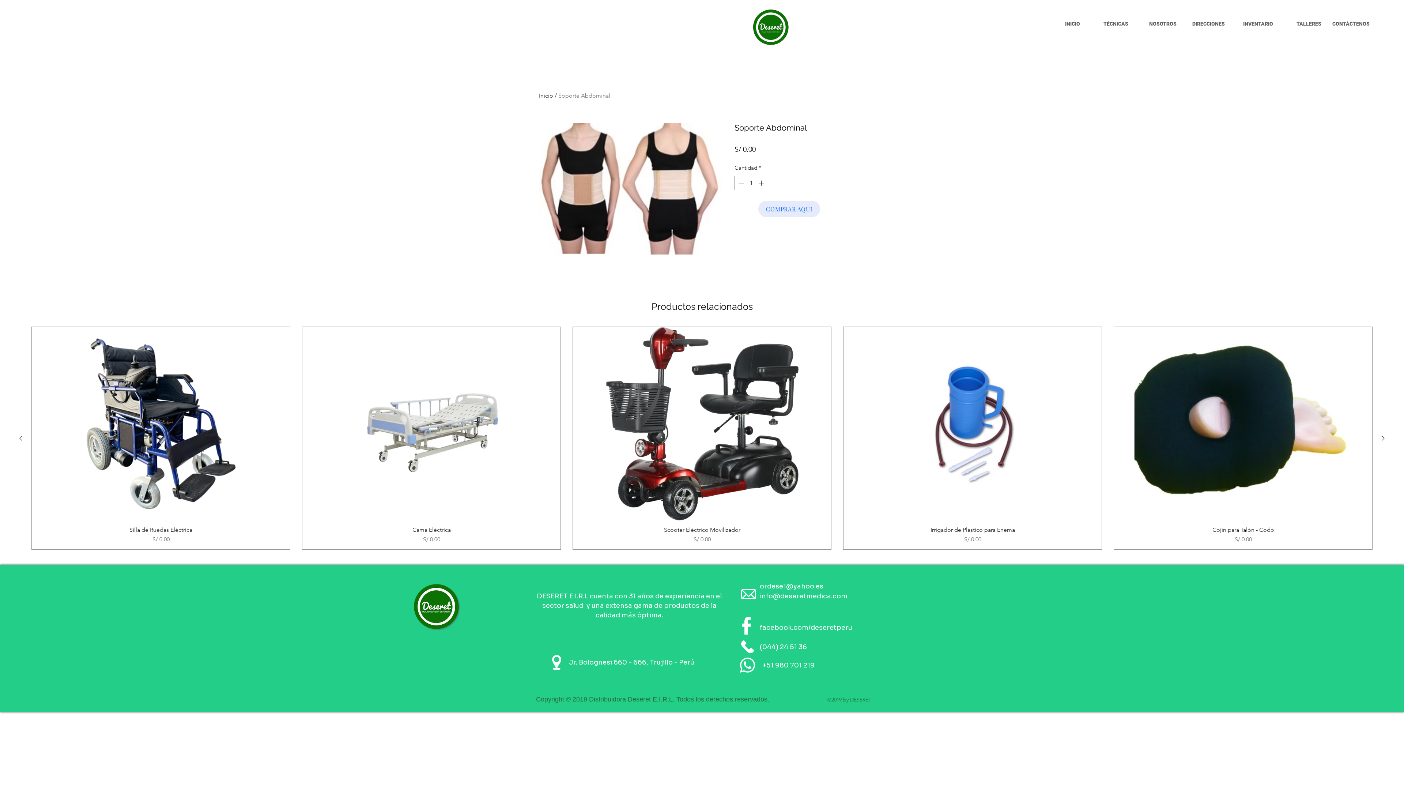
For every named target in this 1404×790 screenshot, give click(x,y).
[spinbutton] (751, 183)
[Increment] (762, 183)
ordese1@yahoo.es (791, 586)
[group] (702, 438)
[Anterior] (20, 438)
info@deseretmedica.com (804, 596)
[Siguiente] (1383, 438)
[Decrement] (741, 183)
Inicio (546, 95)
